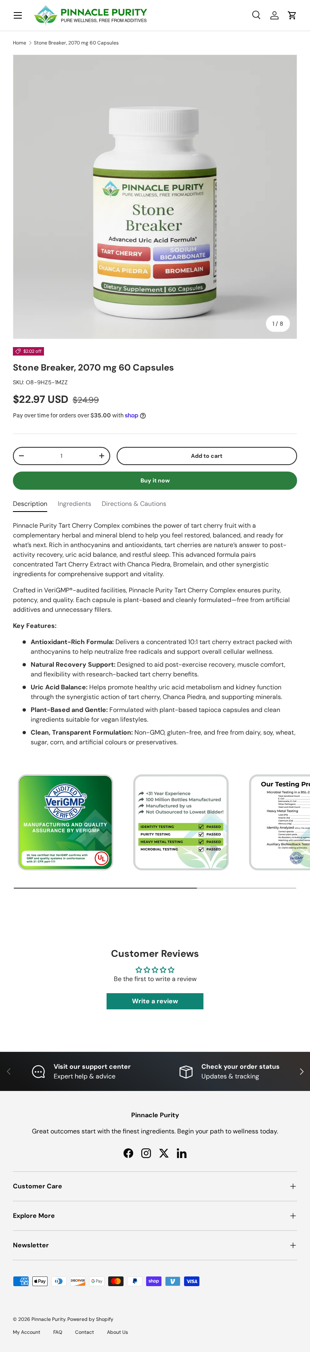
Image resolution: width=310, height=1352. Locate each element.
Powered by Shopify (90, 1319)
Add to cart (206, 455)
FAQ (57, 1332)
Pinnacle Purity (48, 1319)
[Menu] (18, 15)
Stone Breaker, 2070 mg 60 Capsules (76, 43)
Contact (84, 1332)
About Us (117, 1332)
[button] (292, 15)
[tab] (30, 505)
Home (19, 43)
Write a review (155, 1001)
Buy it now (155, 480)
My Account (26, 1332)
